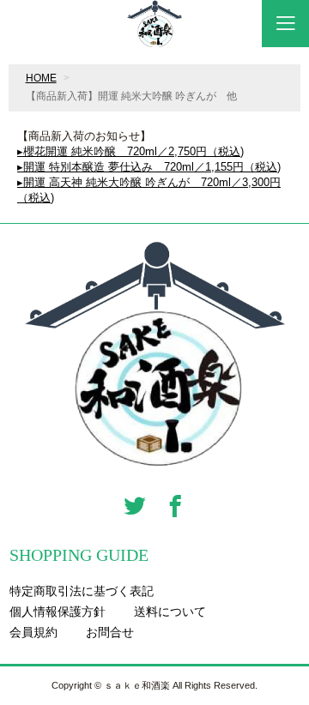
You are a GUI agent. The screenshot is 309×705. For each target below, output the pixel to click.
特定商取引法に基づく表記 (81, 591)
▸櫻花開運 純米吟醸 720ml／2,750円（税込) (130, 151)
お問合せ (110, 632)
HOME (41, 78)
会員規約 (33, 632)
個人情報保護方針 (57, 612)
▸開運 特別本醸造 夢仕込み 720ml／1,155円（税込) (149, 166)
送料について (170, 612)
